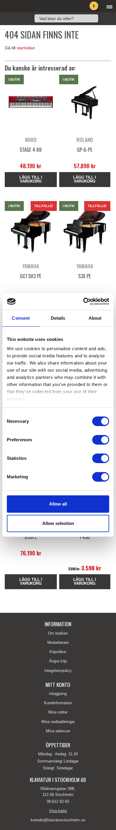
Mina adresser (58, 731)
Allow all (58, 503)
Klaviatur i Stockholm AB (31, 5)
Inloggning (58, 693)
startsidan (26, 48)
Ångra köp (58, 661)
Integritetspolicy (58, 670)
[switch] (100, 440)
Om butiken (58, 633)
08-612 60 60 (58, 801)
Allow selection (58, 523)
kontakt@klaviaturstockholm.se (58, 820)
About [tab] (95, 318)
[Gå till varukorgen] (84, 6)
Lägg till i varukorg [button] (30, 179)
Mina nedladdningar (58, 721)
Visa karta (58, 810)
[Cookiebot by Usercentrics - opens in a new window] (83, 301)
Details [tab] (58, 318)
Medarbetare (58, 642)
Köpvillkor (57, 652)
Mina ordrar (58, 712)
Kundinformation (58, 703)
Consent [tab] (21, 318)
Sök (104, 18)
